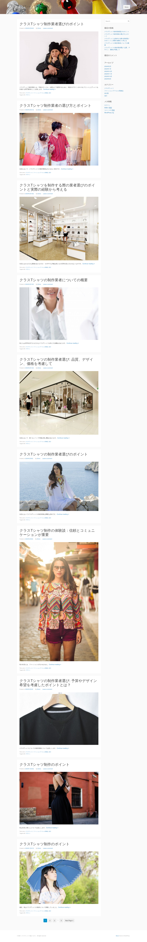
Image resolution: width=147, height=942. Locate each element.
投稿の (108, 108)
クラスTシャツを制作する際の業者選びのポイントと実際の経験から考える (57, 187)
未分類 (106, 93)
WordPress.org (109, 113)
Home (126, 7)
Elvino (39, 28)
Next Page (68, 921)
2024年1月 (107, 69)
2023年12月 (108, 71)
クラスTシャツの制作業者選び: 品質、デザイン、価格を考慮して (56, 361)
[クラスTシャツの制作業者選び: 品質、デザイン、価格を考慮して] (59, 403)
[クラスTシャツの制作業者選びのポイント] (59, 486)
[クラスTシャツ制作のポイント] (59, 798)
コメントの (109, 110)
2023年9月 (107, 79)
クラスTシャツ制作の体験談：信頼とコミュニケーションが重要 (57, 532)
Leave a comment (48, 28)
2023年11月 (108, 74)
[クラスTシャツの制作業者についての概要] (59, 313)
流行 (50, 93)
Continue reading (48, 89)
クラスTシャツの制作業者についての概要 (54, 279)
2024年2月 (107, 66)
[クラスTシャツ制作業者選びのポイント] (59, 57)
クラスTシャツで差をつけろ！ (34, 6)
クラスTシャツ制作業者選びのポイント (52, 23)
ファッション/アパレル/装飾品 (40, 93)
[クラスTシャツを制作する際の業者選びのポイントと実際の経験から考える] (59, 228)
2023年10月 (108, 76)
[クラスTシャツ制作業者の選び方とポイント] (59, 139)
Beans (117, 936)
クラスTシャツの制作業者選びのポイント (54, 453)
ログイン (107, 105)
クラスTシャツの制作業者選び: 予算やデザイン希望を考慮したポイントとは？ (58, 682)
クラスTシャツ (29, 93)
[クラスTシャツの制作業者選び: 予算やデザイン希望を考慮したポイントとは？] (59, 718)
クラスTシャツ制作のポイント (45, 764)
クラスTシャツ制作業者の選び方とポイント (55, 105)
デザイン (28, 95)
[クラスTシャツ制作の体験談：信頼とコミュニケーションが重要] (59, 601)
